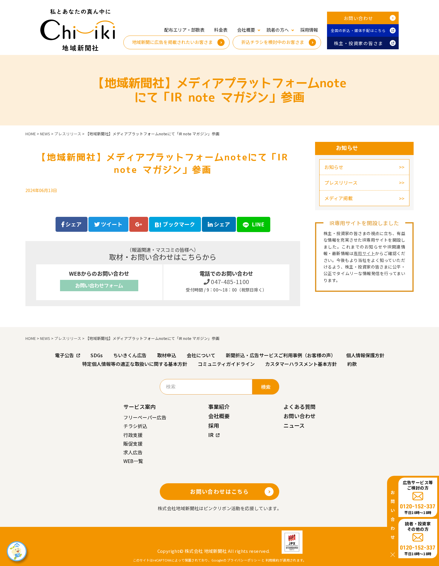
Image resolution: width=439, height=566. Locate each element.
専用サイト (364, 253)
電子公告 (64, 355)
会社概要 (219, 416)
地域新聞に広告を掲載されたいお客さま (172, 42)
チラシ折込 (135, 426)
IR (211, 434)
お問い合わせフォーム (99, 285)
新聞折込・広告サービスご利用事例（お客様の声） (281, 355)
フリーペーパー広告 (144, 417)
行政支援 (132, 434)
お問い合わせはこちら (219, 491)
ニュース (294, 425)
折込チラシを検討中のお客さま (272, 42)
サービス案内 (139, 406)
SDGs (96, 355)
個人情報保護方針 (365, 355)
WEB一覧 (133, 460)
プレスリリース (340, 182)
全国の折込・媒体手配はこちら (358, 30)
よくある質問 (299, 406)
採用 (213, 425)
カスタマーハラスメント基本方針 (301, 363)
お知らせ (333, 167)
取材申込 (166, 355)
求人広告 (132, 452)
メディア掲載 (338, 198)
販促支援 (132, 443)
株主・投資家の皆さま (358, 43)
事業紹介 (219, 406)
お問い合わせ (358, 18)
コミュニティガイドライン (226, 363)
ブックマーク (179, 224)
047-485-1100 (229, 281)
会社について (201, 355)
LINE (257, 224)
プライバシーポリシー (244, 560)
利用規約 (272, 560)
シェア (73, 224)
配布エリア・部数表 (184, 30)
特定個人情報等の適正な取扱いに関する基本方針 (134, 363)
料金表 (221, 30)
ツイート (111, 224)
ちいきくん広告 (130, 355)
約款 (352, 363)
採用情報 (309, 30)
